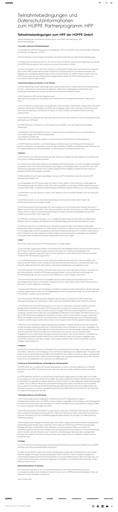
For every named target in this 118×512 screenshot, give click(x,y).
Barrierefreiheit (92, 498)
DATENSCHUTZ (76, 498)
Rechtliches (108, 498)
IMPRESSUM (62, 498)
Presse (38, 498)
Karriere (50, 498)
